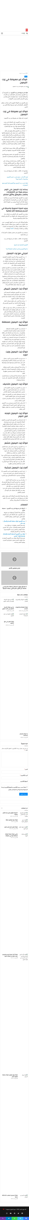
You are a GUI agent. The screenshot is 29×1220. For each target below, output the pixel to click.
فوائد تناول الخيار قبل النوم (11, 827)
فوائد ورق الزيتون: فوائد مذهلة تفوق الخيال (10, 1076)
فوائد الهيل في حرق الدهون (9, 622)
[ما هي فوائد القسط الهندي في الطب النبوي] (7, 602)
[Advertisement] (14, 14)
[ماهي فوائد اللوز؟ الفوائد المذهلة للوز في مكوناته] (23, 893)
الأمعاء (11, 228)
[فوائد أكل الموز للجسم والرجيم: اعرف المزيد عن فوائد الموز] (23, 1013)
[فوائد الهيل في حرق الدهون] (7, 616)
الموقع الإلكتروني (24, 781)
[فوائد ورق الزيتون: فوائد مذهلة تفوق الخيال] (23, 1133)
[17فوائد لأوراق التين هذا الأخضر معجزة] (23, 815)
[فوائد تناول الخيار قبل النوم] (23, 829)
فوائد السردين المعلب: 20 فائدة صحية (10, 1196)
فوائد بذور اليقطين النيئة (12, 820)
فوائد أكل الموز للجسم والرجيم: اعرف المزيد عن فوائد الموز (10, 955)
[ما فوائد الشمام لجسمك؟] (21, 672)
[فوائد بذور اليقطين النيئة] (23, 822)
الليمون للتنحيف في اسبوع (21, 245)
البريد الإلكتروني (24, 775)
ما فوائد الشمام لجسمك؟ (24, 734)
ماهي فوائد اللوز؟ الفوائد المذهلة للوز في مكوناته (11, 835)
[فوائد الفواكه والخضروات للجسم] (21, 602)
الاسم (26, 769)
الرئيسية (24, 73)
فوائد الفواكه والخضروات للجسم (21, 608)
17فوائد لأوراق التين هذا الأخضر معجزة (10, 814)
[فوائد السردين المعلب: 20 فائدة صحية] (23, 1197)
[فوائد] (23, 33)
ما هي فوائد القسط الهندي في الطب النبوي (8, 608)
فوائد (20, 73)
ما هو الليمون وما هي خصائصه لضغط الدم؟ (17, 249)
